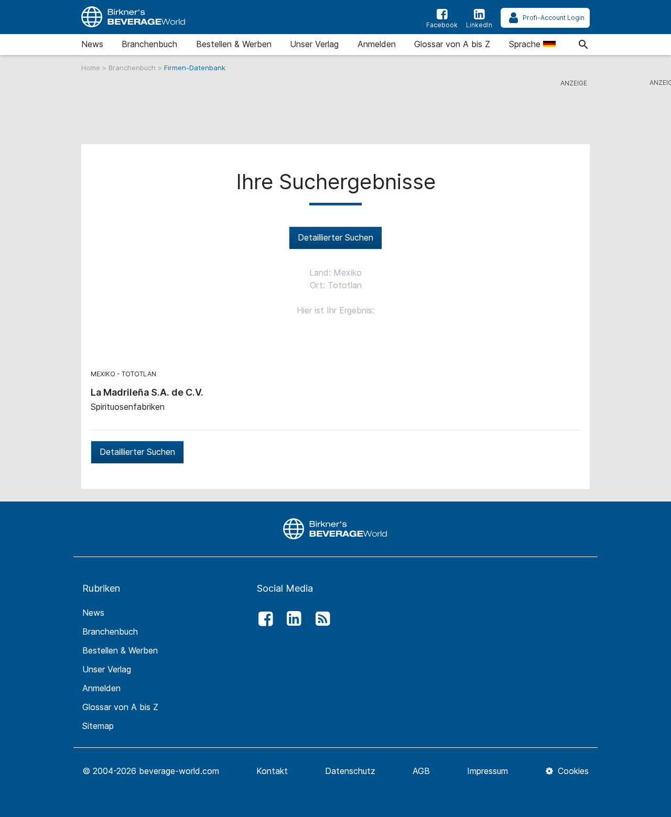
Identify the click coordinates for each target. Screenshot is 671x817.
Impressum (487, 771)
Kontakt (272, 771)
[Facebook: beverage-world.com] (262, 618)
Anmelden (377, 44)
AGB (421, 771)
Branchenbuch (149, 44)
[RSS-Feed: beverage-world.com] (320, 618)
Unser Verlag (314, 44)
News (92, 44)
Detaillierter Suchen (335, 237)
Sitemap (98, 726)
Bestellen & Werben (234, 44)
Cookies (572, 771)
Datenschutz (350, 771)
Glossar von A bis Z (452, 44)
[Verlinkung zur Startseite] (133, 17)
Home (91, 67)
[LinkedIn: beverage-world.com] (291, 618)
